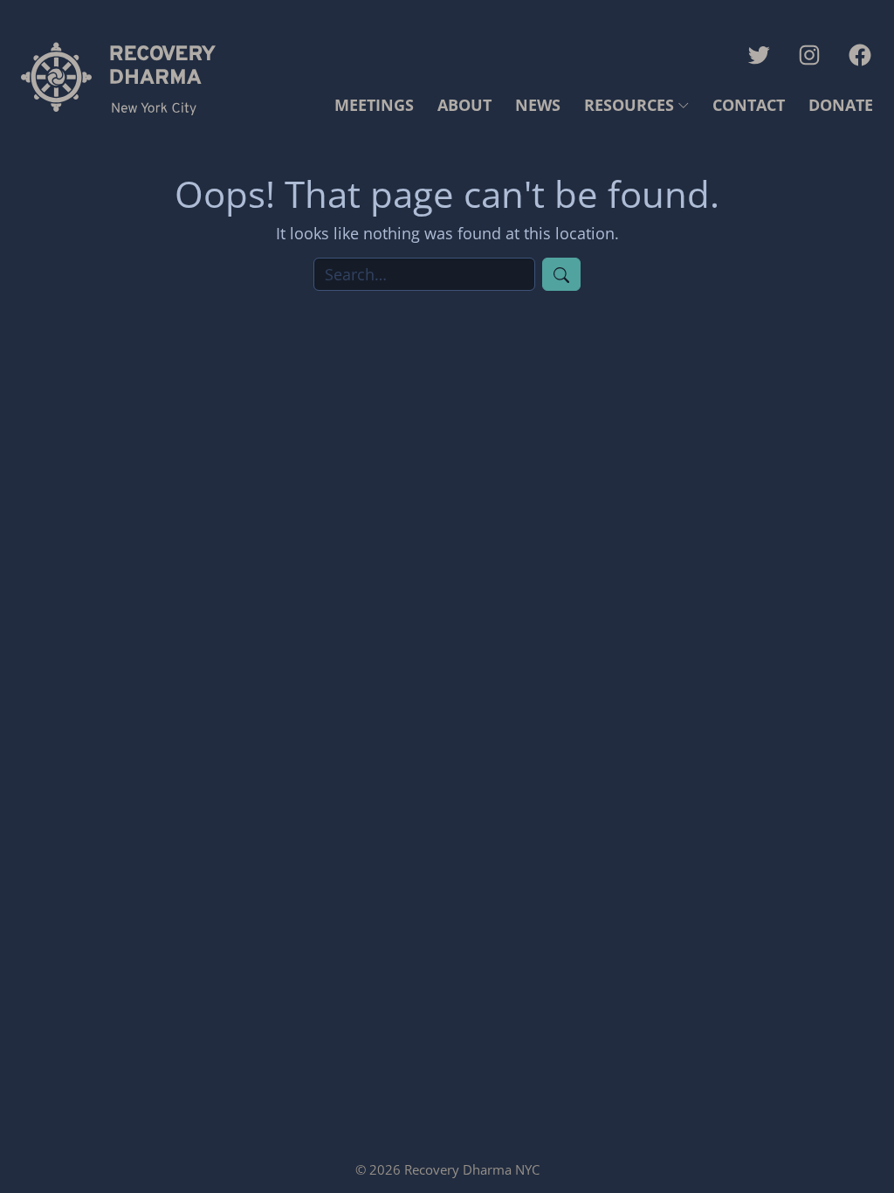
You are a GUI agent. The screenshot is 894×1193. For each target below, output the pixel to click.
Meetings (374, 104)
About (464, 104)
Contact (748, 104)
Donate (840, 104)
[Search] (561, 274)
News (537, 104)
